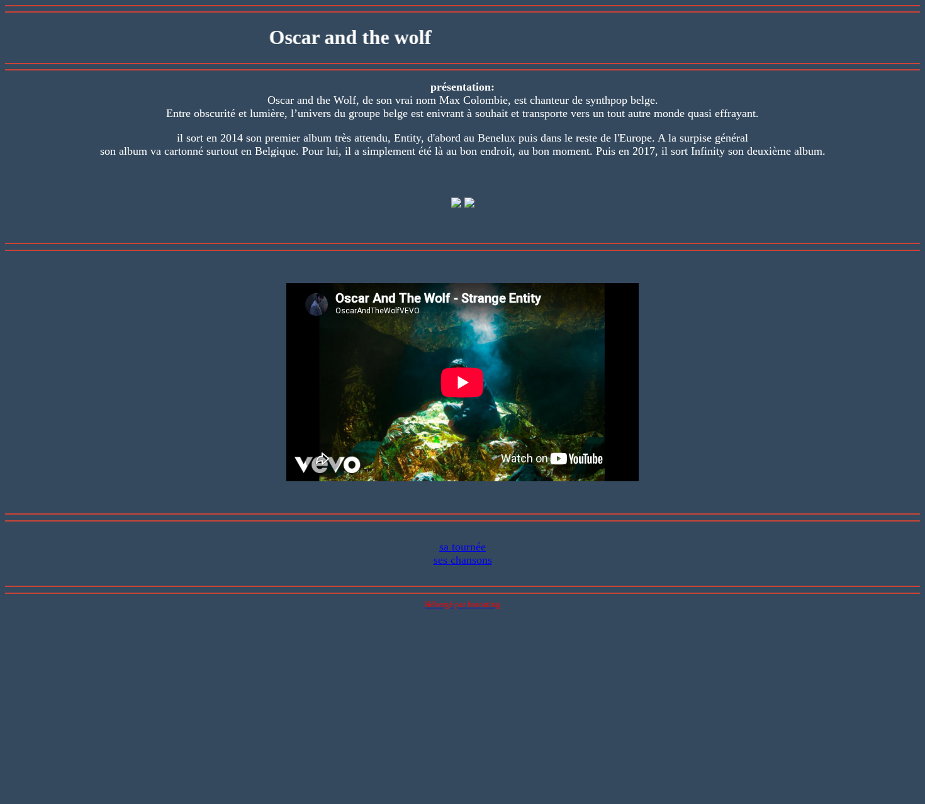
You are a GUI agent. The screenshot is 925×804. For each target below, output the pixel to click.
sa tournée (462, 546)
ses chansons (463, 560)
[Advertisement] (462, 711)
